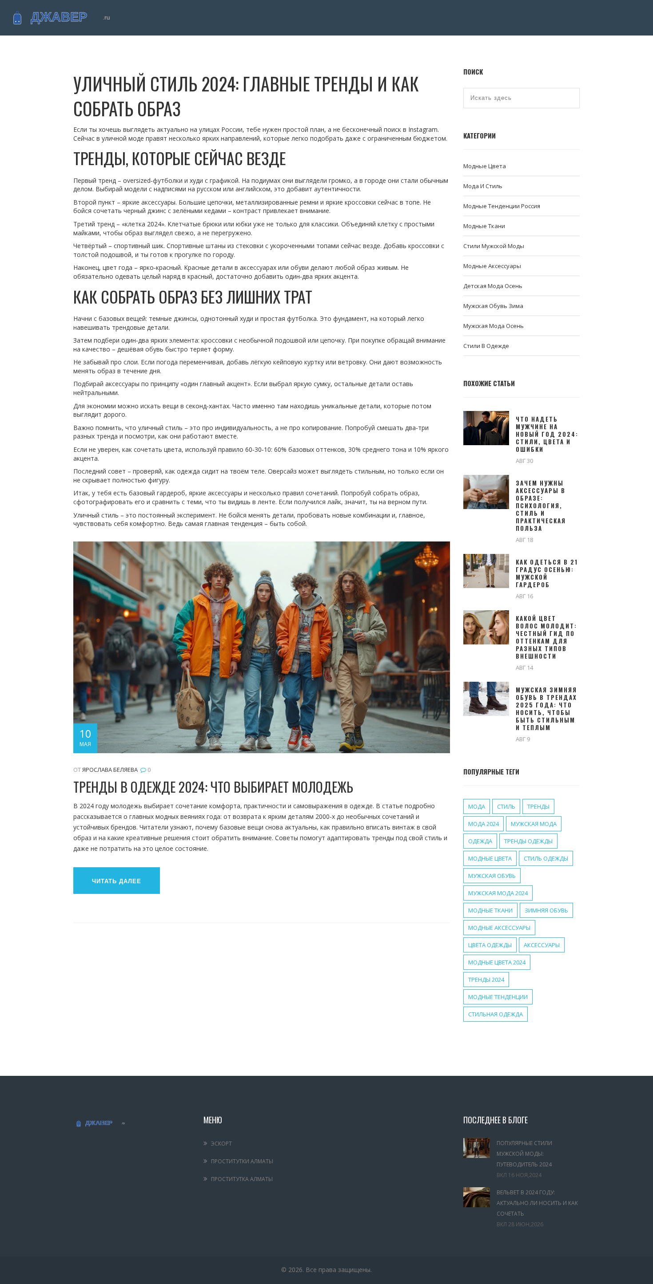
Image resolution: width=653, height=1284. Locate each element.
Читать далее (116, 881)
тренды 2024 (486, 980)
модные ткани (490, 910)
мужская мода (534, 824)
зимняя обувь (546, 910)
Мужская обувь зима (493, 306)
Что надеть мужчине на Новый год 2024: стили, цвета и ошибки (547, 434)
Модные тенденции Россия (501, 206)
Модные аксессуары (492, 266)
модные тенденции (498, 997)
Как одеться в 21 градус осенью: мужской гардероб (547, 573)
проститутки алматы (242, 1161)
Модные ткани (484, 226)
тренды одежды (528, 841)
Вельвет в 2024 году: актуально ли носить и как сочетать (537, 1203)
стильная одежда (495, 1014)
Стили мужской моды (493, 246)
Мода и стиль (482, 186)
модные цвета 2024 (497, 962)
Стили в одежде (486, 346)
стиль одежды (546, 858)
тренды (538, 806)
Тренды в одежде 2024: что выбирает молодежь (213, 787)
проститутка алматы (242, 1179)
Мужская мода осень (493, 326)
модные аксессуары (499, 928)
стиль (506, 806)
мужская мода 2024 (498, 893)
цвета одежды (490, 945)
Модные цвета (484, 166)
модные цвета (490, 858)
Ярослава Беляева (110, 770)
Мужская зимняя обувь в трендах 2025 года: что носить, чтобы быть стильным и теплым (546, 708)
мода (476, 806)
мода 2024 (483, 824)
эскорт (221, 1143)
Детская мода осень (492, 286)
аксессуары (542, 945)
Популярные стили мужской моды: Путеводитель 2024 (524, 1153)
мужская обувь (492, 876)
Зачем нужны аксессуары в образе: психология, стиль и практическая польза (541, 505)
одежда (480, 841)
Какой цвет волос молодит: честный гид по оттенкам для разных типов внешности (546, 637)
